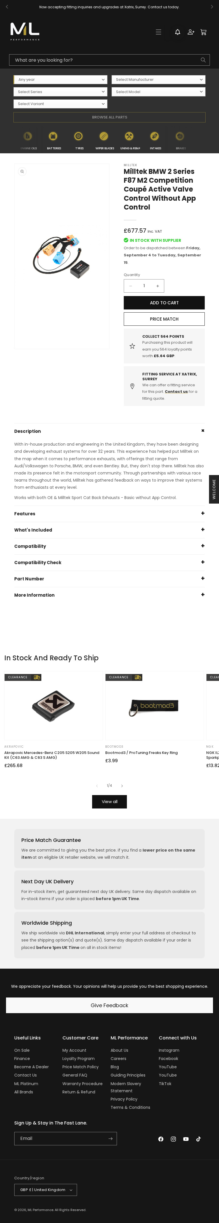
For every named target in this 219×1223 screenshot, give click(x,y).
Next (197, 140)
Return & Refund (78, 1092)
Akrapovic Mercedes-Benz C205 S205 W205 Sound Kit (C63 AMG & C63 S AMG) (51, 755)
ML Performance (40, 1210)
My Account (74, 1050)
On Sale (22, 1050)
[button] (158, 32)
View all (109, 801)
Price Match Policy (80, 1067)
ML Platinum (26, 1084)
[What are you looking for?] (203, 60)
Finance (22, 1058)
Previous (12, 140)
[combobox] (109, 60)
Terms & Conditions (130, 1107)
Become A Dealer (31, 1067)
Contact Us (25, 1075)
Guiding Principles (128, 1075)
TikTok (165, 1084)
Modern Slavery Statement (126, 1087)
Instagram (169, 1050)
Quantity (132, 274)
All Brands (23, 1092)
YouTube (168, 1067)
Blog (115, 1067)
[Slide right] (122, 786)
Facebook (168, 1058)
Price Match (164, 319)
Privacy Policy (124, 1099)
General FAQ (74, 1075)
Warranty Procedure (82, 1084)
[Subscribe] (110, 1138)
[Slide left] (97, 786)
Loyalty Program (78, 1058)
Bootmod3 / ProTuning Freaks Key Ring (141, 753)
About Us (119, 1050)
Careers (118, 1058)
